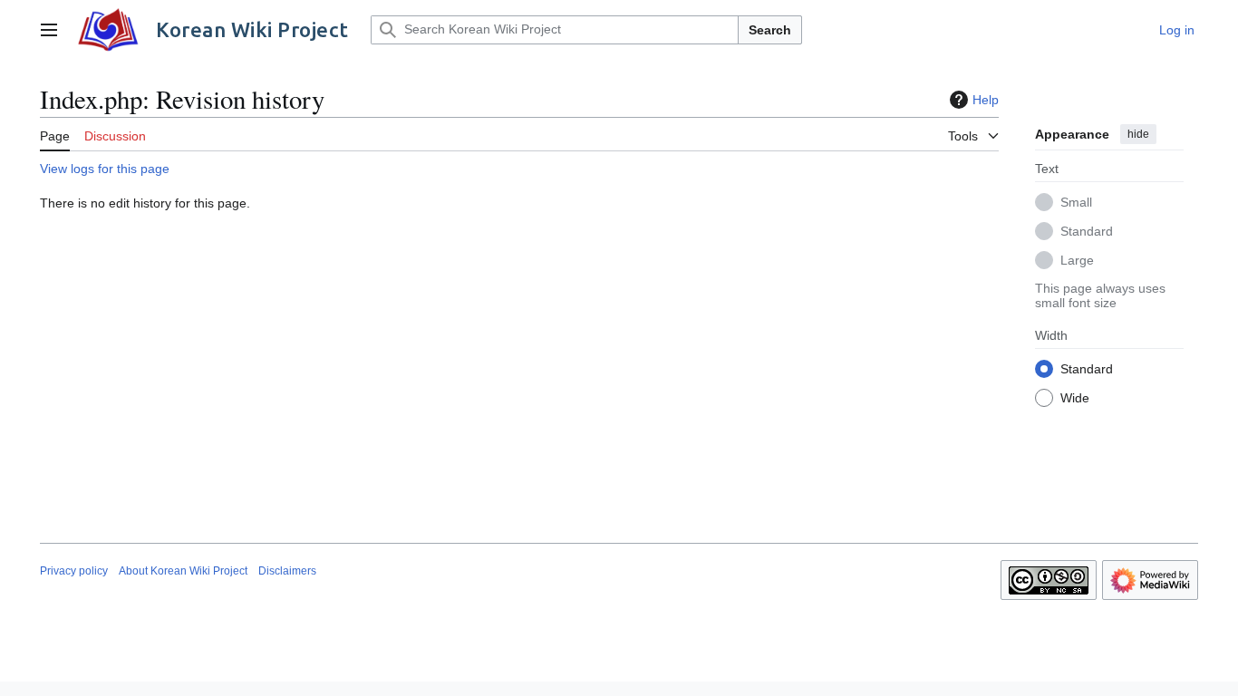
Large (1077, 260)
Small (1076, 202)
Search (770, 30)
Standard (1086, 231)
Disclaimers (287, 571)
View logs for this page (104, 168)
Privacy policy (74, 571)
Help (985, 99)
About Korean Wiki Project (183, 571)
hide (1138, 134)
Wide (1074, 398)
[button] (48, 29)
